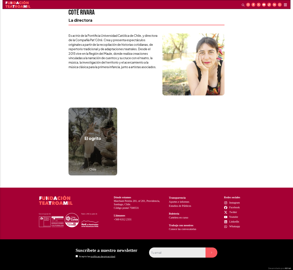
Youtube (233, 216)
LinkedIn (234, 221)
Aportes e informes (179, 201)
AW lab (288, 268)
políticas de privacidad (103, 256)
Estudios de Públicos (180, 205)
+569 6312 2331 (123, 219)
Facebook (234, 207)
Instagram (234, 202)
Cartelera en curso (178, 217)
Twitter (233, 212)
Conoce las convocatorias (182, 229)
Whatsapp (234, 226)
